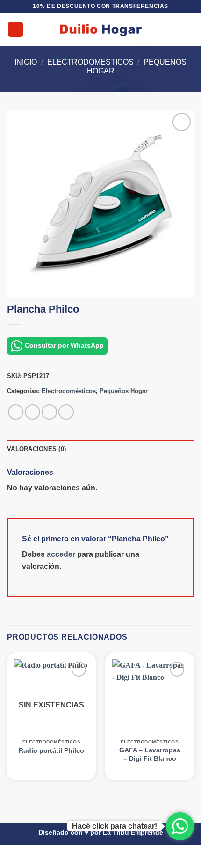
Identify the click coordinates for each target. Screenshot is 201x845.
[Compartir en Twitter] (49, 412)
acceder (61, 554)
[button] (15, 29)
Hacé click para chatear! (114, 826)
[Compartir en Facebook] (32, 412)
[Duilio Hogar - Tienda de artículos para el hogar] (100, 29)
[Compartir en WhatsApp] (15, 412)
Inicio (25, 62)
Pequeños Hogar (124, 390)
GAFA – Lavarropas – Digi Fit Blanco (149, 754)
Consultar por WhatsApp (64, 345)
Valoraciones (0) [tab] (36, 448)
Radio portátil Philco (51, 750)
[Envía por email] (66, 412)
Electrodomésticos (90, 62)
